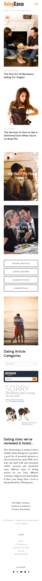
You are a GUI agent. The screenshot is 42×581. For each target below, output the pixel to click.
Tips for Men (9, 129)
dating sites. (27, 482)
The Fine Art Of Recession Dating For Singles (19, 75)
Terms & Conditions (21, 506)
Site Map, (16, 503)
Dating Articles (21, 263)
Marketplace (21, 288)
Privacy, (15, 509)
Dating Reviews (21, 272)
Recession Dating (11, 71)
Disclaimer (25, 509)
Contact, (25, 503)
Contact (21, 534)
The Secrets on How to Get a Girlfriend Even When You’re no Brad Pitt (20, 135)
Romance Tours (21, 280)
